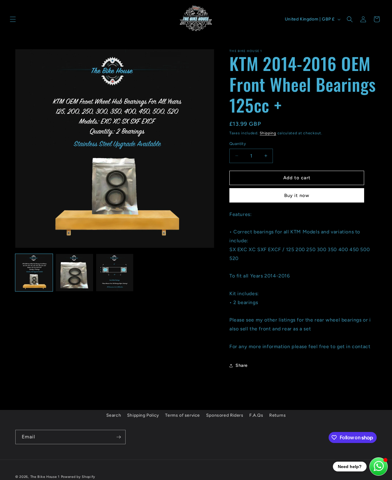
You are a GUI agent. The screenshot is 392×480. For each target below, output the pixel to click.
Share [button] (242, 365)
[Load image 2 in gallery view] (74, 272)
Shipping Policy (143, 415)
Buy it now (296, 195)
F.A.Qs (256, 415)
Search (113, 415)
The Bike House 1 (45, 477)
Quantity (237, 143)
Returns (277, 415)
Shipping (268, 133)
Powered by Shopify (78, 477)
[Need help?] (378, 466)
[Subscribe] (118, 437)
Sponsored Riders (224, 415)
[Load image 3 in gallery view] (115, 272)
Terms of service (182, 415)
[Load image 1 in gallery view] (34, 272)
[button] (13, 19)
